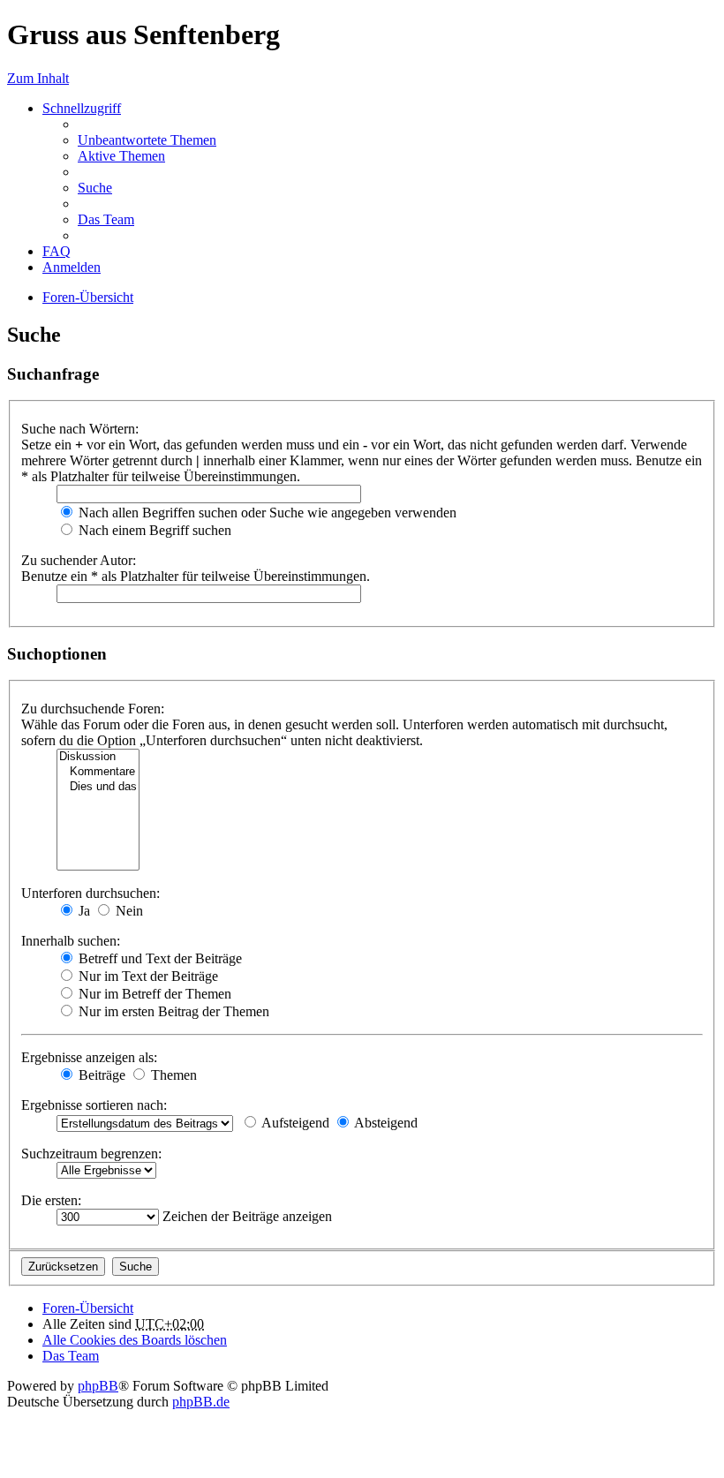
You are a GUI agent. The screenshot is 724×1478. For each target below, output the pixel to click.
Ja (82, 910)
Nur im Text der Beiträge (146, 976)
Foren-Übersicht (87, 297)
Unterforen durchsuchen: (90, 893)
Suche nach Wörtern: (80, 428)
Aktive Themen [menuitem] (121, 155)
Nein (127, 910)
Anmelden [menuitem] (71, 267)
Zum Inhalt (38, 78)
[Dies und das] (98, 787)
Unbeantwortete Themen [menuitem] (147, 139)
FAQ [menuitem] (56, 251)
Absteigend (384, 1122)
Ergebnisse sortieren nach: (94, 1104)
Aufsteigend (294, 1122)
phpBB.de (201, 1401)
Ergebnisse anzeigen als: (89, 1057)
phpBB (98, 1385)
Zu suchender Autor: (78, 560)
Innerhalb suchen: (70, 940)
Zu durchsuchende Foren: (92, 708)
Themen (172, 1074)
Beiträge (100, 1074)
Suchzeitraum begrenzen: (91, 1153)
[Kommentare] (98, 772)
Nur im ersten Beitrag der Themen (172, 1011)
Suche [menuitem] (95, 187)
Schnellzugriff (81, 108)
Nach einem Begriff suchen (153, 530)
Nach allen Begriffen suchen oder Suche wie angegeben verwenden (265, 512)
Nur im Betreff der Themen (153, 993)
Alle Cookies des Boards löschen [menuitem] (134, 1339)
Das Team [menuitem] (106, 219)
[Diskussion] (98, 757)
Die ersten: (51, 1200)
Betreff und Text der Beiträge (158, 958)
